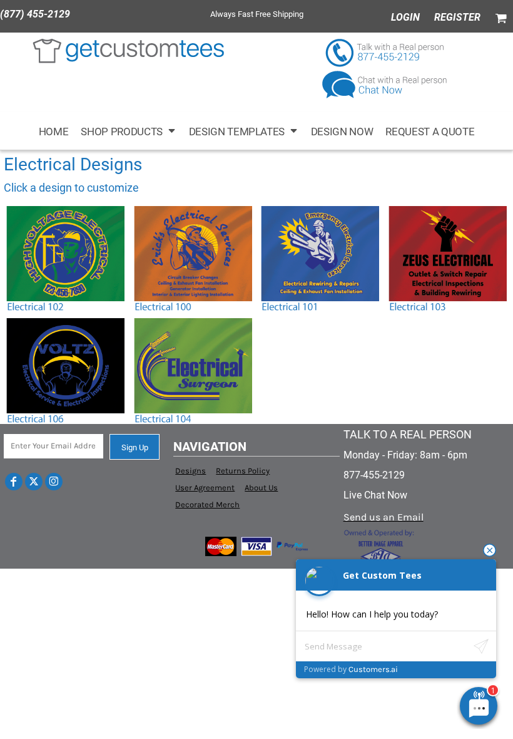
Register (457, 17)
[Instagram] (54, 481)
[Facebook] (14, 481)
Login (405, 17)
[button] (128, 131)
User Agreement (205, 487)
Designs (190, 470)
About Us (261, 487)
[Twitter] (34, 481)
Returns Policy (243, 470)
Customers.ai (373, 669)
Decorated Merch (207, 504)
